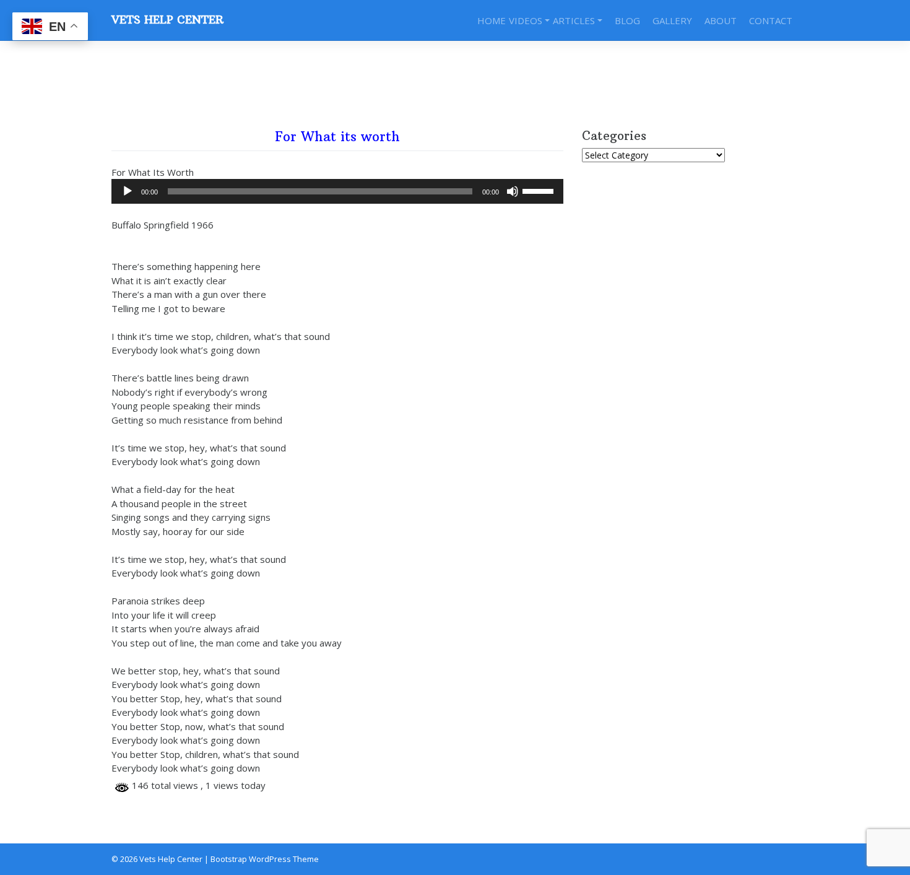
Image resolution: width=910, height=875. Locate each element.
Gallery (672, 20)
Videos (525, 20)
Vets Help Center (167, 20)
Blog (627, 20)
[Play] (127, 191)
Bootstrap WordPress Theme (264, 858)
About (720, 20)
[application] (337, 191)
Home (491, 20)
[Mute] (512, 191)
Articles (574, 20)
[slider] (539, 190)
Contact (770, 20)
